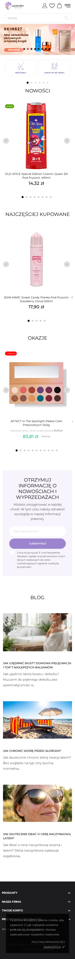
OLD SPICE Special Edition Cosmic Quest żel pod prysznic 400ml (36, 175)
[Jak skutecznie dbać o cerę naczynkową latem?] (37, 803)
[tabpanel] (21, 68)
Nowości (37, 91)
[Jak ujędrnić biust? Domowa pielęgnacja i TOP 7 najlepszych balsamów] (37, 632)
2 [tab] (32, 83)
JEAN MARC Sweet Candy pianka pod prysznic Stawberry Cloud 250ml (36, 299)
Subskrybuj (37, 543)
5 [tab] (44, 83)
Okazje (37, 338)
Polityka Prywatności (48, 942)
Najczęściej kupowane (37, 214)
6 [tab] (48, 83)
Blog (37, 597)
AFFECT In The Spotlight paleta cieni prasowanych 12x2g (36, 423)
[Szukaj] (66, 18)
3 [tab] (36, 83)
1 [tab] (28, 83)
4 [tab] (40, 83)
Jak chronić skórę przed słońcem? (32, 751)
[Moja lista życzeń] (52, 6)
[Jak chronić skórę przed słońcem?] (37, 719)
